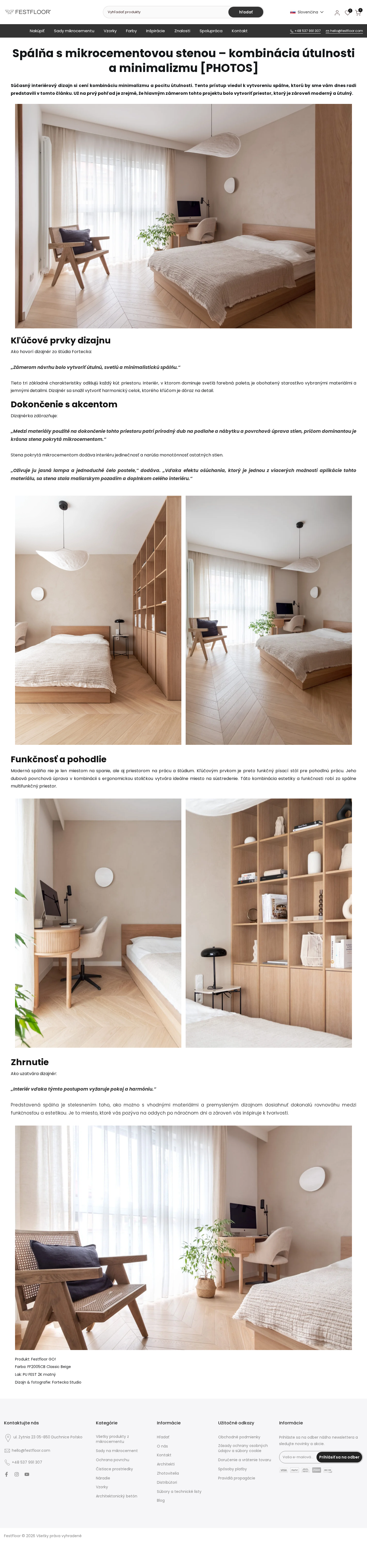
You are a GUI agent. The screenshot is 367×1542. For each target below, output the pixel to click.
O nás (162, 1446)
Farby (131, 31)
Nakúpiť (37, 31)
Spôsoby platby (232, 1469)
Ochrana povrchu (112, 1460)
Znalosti (182, 31)
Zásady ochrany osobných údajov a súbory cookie (243, 1448)
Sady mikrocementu (74, 31)
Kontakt (240, 31)
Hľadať (163, 1437)
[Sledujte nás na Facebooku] (6, 1474)
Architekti (166, 1464)
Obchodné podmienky (239, 1437)
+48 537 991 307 (307, 30)
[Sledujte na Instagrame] (16, 1474)
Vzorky (110, 31)
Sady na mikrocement (117, 1450)
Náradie (103, 1478)
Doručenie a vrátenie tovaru (244, 1460)
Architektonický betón (116, 1496)
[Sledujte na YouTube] (26, 1474)
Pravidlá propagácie (236, 1478)
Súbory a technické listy (179, 1491)
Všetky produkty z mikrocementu (112, 1439)
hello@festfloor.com (346, 30)
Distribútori (167, 1482)
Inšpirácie (155, 31)
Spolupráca (211, 31)
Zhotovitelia (168, 1473)
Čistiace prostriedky (114, 1469)
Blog (161, 1500)
